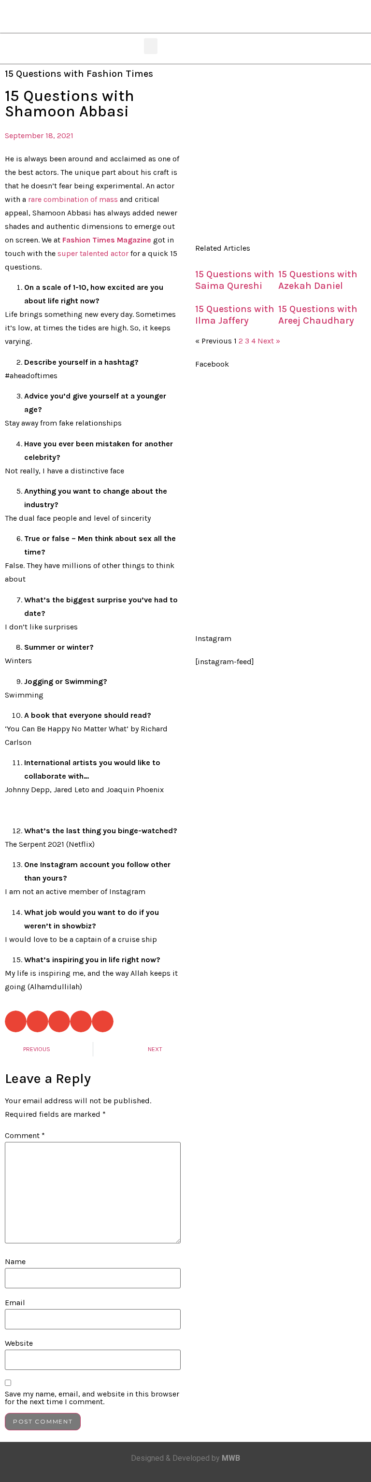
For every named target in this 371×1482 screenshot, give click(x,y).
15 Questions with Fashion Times (79, 73)
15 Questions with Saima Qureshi (234, 280)
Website (19, 1343)
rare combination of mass (73, 199)
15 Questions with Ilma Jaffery (234, 314)
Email (15, 1303)
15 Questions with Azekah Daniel (317, 280)
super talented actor (92, 253)
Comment (25, 1136)
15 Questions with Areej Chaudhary (317, 314)
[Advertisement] (278, 153)
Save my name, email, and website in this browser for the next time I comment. (92, 1398)
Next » (268, 340)
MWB (231, 1458)
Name (15, 1262)
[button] (150, 46)
